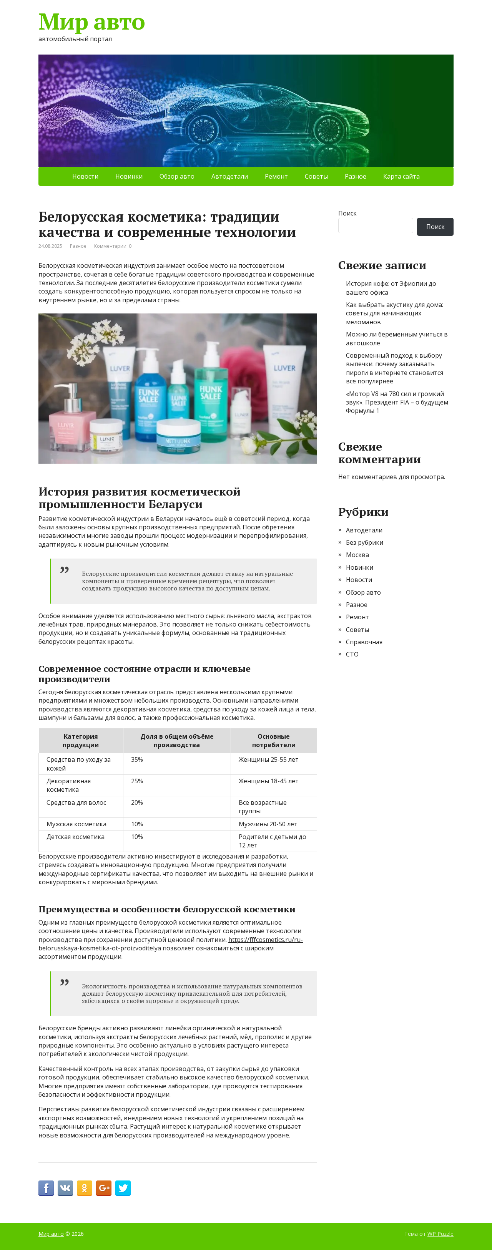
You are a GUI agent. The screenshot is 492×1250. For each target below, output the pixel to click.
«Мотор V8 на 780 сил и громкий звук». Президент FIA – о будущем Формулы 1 (397, 402)
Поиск (347, 213)
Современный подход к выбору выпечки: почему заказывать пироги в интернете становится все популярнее (394, 368)
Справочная (364, 642)
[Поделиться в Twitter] (123, 1188)
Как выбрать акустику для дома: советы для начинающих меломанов (394, 313)
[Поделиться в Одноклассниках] (84, 1188)
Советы (316, 176)
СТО (352, 654)
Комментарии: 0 (112, 246)
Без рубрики (364, 542)
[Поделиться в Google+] (103, 1188)
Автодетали (229, 176)
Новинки (129, 176)
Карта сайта (401, 176)
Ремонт (276, 176)
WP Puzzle (440, 1233)
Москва (357, 554)
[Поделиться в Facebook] (46, 1188)
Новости (85, 176)
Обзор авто (177, 176)
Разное (355, 176)
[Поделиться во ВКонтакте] (65, 1188)
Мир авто (91, 21)
